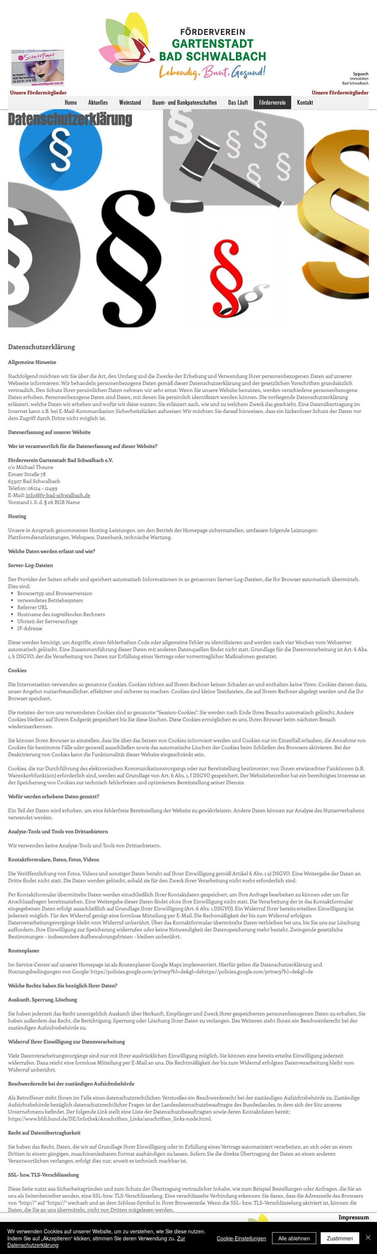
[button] (37, 68)
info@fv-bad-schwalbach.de (58, 495)
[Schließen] (368, 1238)
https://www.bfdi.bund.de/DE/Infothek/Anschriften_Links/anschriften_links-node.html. (110, 1118)
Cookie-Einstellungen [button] (241, 1238)
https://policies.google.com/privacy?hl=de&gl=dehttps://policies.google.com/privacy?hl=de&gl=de (202, 971)
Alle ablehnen (294, 1238)
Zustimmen (340, 1238)
